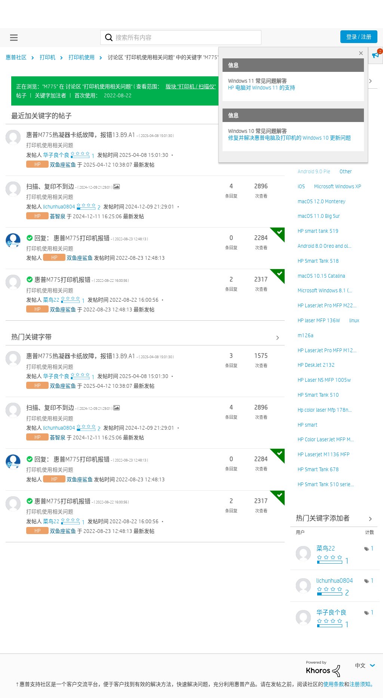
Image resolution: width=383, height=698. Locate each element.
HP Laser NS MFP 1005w (324, 380)
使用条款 (333, 684)
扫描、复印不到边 (69, 186)
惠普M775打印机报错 (81, 280)
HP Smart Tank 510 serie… (326, 484)
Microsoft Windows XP (337, 186)
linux (354, 320)
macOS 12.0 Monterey (321, 201)
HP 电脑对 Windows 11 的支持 (261, 87)
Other (346, 171)
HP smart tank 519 (318, 231)
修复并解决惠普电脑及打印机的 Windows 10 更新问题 (289, 137)
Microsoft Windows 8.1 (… (325, 290)
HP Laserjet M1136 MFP (324, 454)
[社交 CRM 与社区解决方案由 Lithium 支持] (323, 668)
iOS (301, 186)
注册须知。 (362, 684)
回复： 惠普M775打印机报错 (91, 238)
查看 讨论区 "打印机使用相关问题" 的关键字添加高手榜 (334, 519)
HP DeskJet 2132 (316, 365)
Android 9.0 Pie (314, 171)
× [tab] (361, 53)
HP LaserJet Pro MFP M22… (327, 305)
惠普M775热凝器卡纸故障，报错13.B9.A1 (100, 135)
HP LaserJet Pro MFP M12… (327, 350)
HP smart (308, 424)
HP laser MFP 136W (319, 320)
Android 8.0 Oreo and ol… (324, 246)
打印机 (47, 57)
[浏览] (12, 37)
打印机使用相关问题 (49, 145)
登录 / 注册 (358, 36)
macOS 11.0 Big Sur (319, 216)
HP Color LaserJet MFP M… (326, 439)
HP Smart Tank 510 (318, 394)
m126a (305, 335)
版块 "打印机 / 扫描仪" (191, 86)
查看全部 (145, 116)
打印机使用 (81, 57)
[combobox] (180, 37)
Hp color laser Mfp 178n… (325, 409)
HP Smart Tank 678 (318, 469)
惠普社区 (16, 57)
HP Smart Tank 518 (318, 260)
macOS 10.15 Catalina (321, 275)
